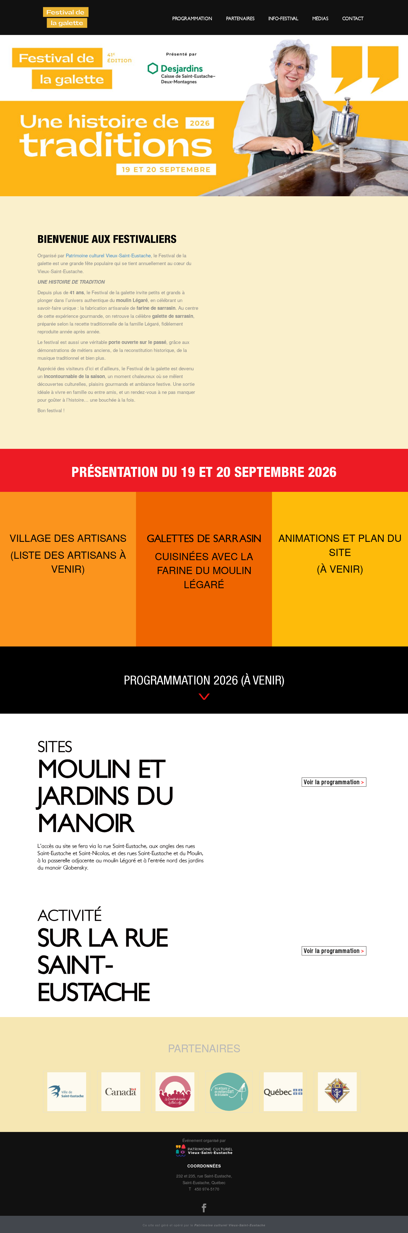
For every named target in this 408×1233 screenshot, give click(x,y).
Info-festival (283, 19)
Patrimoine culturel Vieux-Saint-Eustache (108, 255)
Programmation (192, 19)
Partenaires (240, 19)
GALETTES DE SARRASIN (204, 538)
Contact (353, 19)
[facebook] (204, 1208)
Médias (320, 19)
